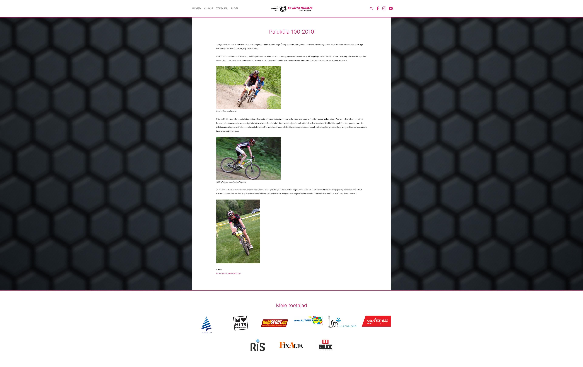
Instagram (384, 8)
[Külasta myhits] (240, 323)
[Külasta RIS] (257, 345)
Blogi (234, 8)
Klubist (208, 8)
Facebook (377, 8)
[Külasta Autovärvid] (308, 321)
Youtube (390, 8)
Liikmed (196, 8)
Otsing (371, 8)
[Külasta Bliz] (325, 345)
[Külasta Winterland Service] (206, 325)
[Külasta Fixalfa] (291, 345)
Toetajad (222, 8)
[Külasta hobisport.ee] (274, 323)
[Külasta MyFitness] (376, 321)
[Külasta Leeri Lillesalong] (342, 322)
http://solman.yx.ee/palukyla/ (228, 273)
